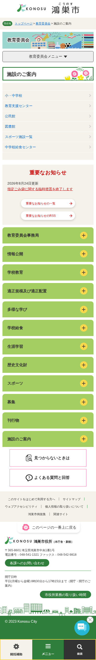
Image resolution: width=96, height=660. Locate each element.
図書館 (10, 126)
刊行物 (13, 420)
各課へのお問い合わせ (27, 563)
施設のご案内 (19, 439)
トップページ (23, 23)
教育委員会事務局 (23, 235)
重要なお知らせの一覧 (40, 203)
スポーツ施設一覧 (18, 137)
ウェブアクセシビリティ (21, 506)
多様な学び (17, 309)
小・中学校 (13, 95)
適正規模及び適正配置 (27, 291)
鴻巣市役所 (54, 541)
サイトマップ (71, 499)
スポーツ (15, 383)
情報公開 (15, 254)
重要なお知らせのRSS (41, 215)
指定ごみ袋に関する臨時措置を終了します (40, 189)
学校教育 (15, 272)
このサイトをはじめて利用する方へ (31, 499)
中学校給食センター (20, 147)
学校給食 (15, 328)
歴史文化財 (17, 365)
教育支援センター (18, 106)
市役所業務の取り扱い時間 (65, 595)
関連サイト (60, 514)
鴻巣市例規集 (37, 514)
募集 (11, 402)
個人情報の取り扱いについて (64, 506)
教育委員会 (43, 23)
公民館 (10, 116)
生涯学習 (15, 346)
